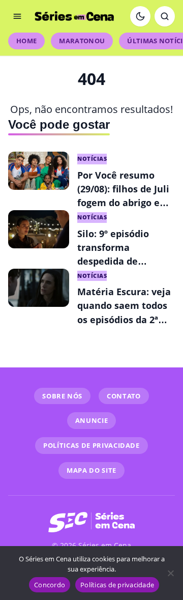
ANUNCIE (91, 420)
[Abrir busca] (165, 16)
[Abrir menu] (17, 16)
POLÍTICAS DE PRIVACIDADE (91, 445)
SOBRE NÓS (62, 396)
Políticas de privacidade (117, 584)
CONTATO (124, 396)
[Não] (170, 573)
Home (26, 40)
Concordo (49, 584)
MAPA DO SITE (91, 470)
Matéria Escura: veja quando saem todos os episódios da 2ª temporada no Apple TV (124, 319)
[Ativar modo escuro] (140, 16)
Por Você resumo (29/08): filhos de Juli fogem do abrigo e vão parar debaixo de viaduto (125, 202)
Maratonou (82, 40)
